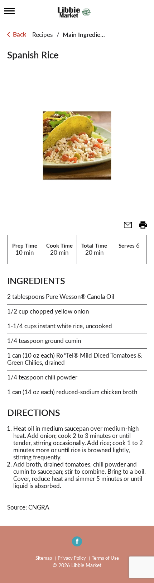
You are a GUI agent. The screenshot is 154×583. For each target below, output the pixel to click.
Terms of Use (105, 558)
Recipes (42, 35)
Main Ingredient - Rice (92, 35)
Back (18, 35)
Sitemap (43, 558)
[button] (125, 227)
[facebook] (77, 543)
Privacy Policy (72, 558)
